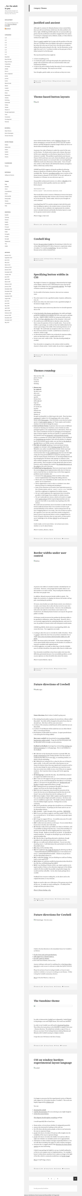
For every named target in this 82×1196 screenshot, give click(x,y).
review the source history (41, 1113)
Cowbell (36, 447)
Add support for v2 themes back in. (44, 956)
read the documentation (41, 1112)
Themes (6, 107)
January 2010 (8, 269)
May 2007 (7, 322)
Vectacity (7, 121)
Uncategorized (8, 119)
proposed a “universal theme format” (57, 435)
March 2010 (7, 265)
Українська (7, 241)
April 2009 (7, 279)
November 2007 (8, 320)
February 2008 (8, 313)
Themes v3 (7, 109)
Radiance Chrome (61, 140)
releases (6, 97)
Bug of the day (8, 59)
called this (47, 319)
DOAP (6, 193)
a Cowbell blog (51, 248)
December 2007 (8, 317)
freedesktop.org (40, 439)
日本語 (6, 246)
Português (7, 234)
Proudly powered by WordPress (41, 1188)
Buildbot (7, 186)
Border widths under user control (50, 554)
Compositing (7, 64)
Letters (6, 81)
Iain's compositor (9, 73)
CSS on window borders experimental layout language (53, 1061)
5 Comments (38, 82)
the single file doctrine (52, 849)
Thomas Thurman (9, 135)
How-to (6, 71)
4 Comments (66, 538)
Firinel (69, 1019)
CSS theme (52, 282)
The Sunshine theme (47, 1000)
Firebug (46, 857)
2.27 (6, 54)
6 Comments (64, 224)
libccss (42, 470)
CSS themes (7, 66)
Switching (7, 100)
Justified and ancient (47, 22)
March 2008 (7, 310)
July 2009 (7, 277)
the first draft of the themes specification (47, 313)
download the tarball (40, 1110)
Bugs (6, 184)
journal (6, 78)
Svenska (7, 236)
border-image (65, 1156)
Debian (6, 144)
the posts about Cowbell (45, 244)
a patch (41, 41)
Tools (6, 114)
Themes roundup (44, 370)
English (6, 222)
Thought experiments (9, 112)
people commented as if (40, 755)
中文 (6, 243)
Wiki (6, 205)
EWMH (6, 69)
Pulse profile (7, 198)
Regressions (7, 95)
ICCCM (6, 76)
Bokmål (6, 215)
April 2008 (7, 308)
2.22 (6, 42)
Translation (7, 117)
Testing (6, 105)
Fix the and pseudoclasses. (45, 954)
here (54, 748)
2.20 (6, 37)
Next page (75, 1179)
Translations (8, 203)
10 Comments (66, 1168)
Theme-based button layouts (52, 96)
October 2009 (8, 274)
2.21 (6, 40)
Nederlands (7, 229)
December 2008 (8, 289)
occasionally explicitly (57, 286)
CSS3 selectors (48, 476)
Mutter (6, 85)
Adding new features (9, 175)
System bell (7, 102)
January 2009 (8, 286)
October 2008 (8, 293)
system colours (43, 499)
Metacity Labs (8, 83)
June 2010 (7, 260)
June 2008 (7, 303)
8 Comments (38, 356)
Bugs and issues (8, 61)
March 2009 (7, 281)
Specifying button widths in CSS (51, 276)
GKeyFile (65, 181)
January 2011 (8, 255)
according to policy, (54, 173)
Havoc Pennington (9, 133)
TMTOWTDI (66, 811)
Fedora (6, 149)
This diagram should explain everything (45, 1117)
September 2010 (8, 257)
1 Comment (64, 1045)
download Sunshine (63, 1025)
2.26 (6, 52)
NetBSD (6, 152)
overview (7, 90)
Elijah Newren (8, 131)
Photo (35, 977)
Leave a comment (39, 260)
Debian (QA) (7, 147)
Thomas (6, 166)
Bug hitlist (7, 57)
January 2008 (8, 315)
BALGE (55, 518)
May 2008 (7, 305)
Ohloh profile (8, 196)
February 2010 (8, 267)
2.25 (6, 49)
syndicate (8, 28)
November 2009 (8, 272)
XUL (54, 757)
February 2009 (8, 284)
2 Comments (66, 986)
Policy (6, 93)
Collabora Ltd (50, 1102)
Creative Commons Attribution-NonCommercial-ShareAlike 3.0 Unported (38, 1195)
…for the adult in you (11, 7)
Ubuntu (6, 154)
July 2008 (7, 301)
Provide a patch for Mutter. (41, 958)
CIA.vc (6, 189)
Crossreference (8, 191)
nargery (6, 88)
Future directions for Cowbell (52, 914)
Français (7, 227)
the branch (53, 453)
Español (6, 224)
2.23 (6, 45)
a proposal (37, 418)
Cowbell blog (42, 239)
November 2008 (8, 291)
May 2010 (7, 262)
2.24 (6, 47)
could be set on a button (47, 315)
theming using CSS (56, 447)
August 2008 (7, 298)
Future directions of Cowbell (52, 684)
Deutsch (6, 219)
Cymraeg (7, 217)
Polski (6, 231)
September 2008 (8, 296)
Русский (7, 239)
